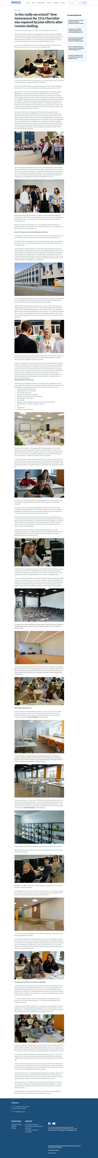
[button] (27, 3)
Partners (13, 1128)
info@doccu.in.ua (20, 1111)
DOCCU (62, 1130)
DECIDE (70, 1130)
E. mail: (13, 1111)
